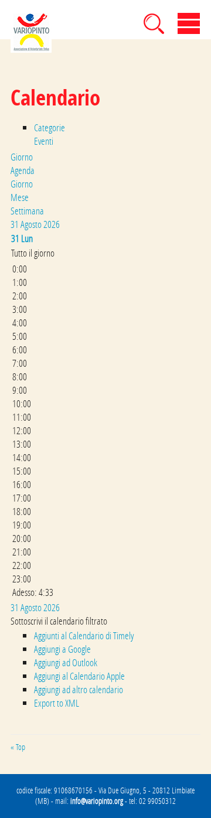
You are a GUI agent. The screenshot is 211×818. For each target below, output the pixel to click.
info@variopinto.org (96, 801)
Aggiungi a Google (62, 649)
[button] (59, 621)
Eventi (43, 141)
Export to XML (56, 703)
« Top (18, 747)
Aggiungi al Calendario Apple (79, 676)
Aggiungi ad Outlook (65, 662)
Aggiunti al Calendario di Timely (84, 635)
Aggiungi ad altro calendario (78, 689)
